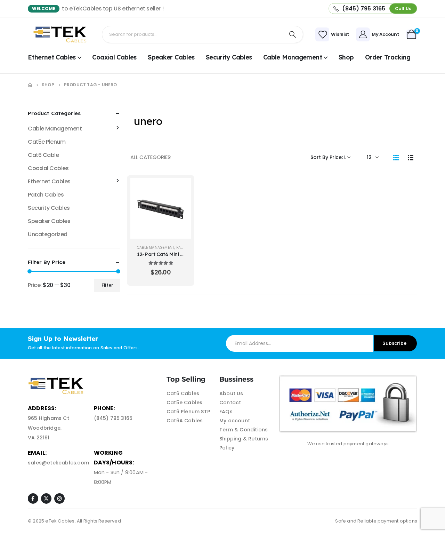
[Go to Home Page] (30, 85)
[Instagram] (59, 498)
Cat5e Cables (184, 402)
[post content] (160, 208)
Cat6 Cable (43, 155)
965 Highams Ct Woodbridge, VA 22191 (48, 428)
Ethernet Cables (52, 57)
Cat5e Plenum (46, 142)
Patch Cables (46, 195)
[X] (46, 498)
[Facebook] (33, 498)
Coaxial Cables (114, 57)
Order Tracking (387, 57)
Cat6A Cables (185, 420)
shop (346, 57)
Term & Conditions (243, 429)
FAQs (226, 411)
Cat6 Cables (183, 393)
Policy (226, 447)
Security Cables (229, 57)
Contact (230, 402)
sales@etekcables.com (58, 462)
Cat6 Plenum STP (188, 411)
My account (234, 420)
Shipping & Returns (243, 438)
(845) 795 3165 (113, 418)
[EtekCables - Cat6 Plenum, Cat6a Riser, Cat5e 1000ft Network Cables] (61, 34)
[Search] (292, 34)
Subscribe (394, 343)
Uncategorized (47, 234)
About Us (231, 393)
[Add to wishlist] (180, 206)
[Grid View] (396, 157)
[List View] (410, 157)
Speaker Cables (171, 57)
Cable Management (292, 57)
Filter (107, 285)
